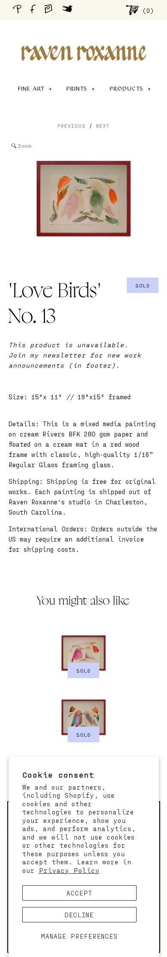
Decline (79, 915)
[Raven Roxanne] (83, 38)
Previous (71, 126)
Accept (79, 893)
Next (103, 126)
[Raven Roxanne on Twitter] (69, 9)
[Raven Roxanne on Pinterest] (19, 10)
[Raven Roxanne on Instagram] (51, 9)
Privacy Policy (69, 870)
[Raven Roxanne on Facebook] (34, 10)
